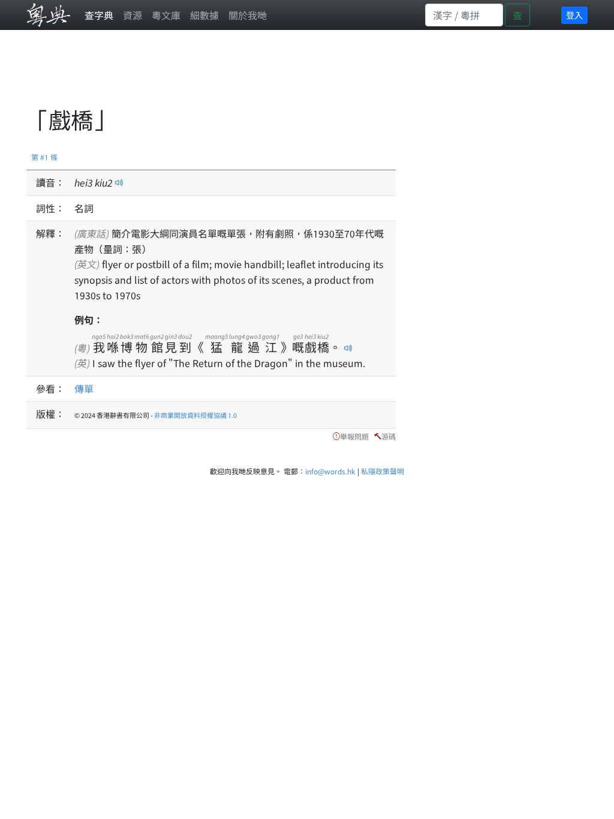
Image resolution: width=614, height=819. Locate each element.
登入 (574, 15)
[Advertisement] (244, 75)
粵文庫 (166, 15)
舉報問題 (354, 436)
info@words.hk (330, 471)
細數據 (204, 15)
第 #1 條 (44, 157)
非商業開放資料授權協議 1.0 (195, 415)
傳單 (84, 388)
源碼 (388, 436)
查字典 (99, 15)
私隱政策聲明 (382, 471)
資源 (132, 15)
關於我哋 (247, 15)
